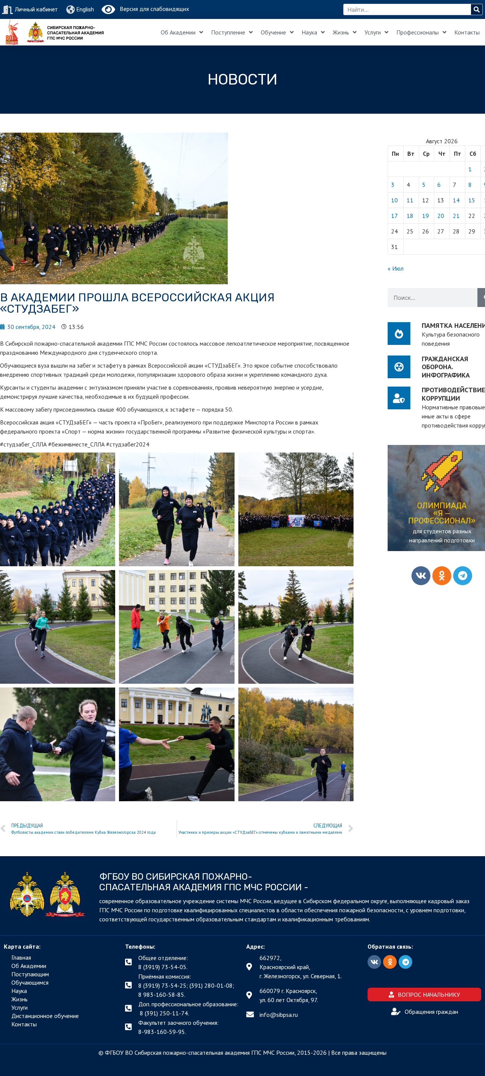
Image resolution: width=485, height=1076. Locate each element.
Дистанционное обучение (45, 1016)
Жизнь (341, 32)
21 (456, 215)
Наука (309, 32)
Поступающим (30, 974)
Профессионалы (417, 32)
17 (394, 215)
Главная (21, 957)
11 (410, 200)
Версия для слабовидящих (152, 9)
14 (456, 200)
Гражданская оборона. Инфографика (446, 366)
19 (425, 215)
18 (410, 215)
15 (471, 200)
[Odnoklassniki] (441, 575)
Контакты (467, 32)
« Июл (396, 268)
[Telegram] (462, 575)
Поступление (228, 32)
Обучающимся (29, 982)
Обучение (273, 32)
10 (394, 200)
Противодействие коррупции (453, 394)
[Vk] (420, 575)
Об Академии (178, 32)
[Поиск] (476, 9)
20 (440, 215)
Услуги (373, 32)
